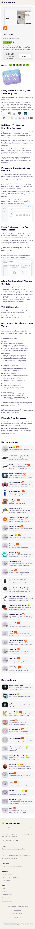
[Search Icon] (29, 2)
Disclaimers (17, 917)
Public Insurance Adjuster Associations (12, 866)
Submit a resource (7, 894)
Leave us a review (6, 880)
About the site (6, 898)
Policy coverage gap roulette (9, 858)
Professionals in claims (8, 852)
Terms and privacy (17, 913)
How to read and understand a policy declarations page (16, 855)
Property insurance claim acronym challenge (13, 849)
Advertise (4, 891)
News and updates (7, 901)
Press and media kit (7, 874)
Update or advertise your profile (10, 877)
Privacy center (17, 910)
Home (3, 888)
